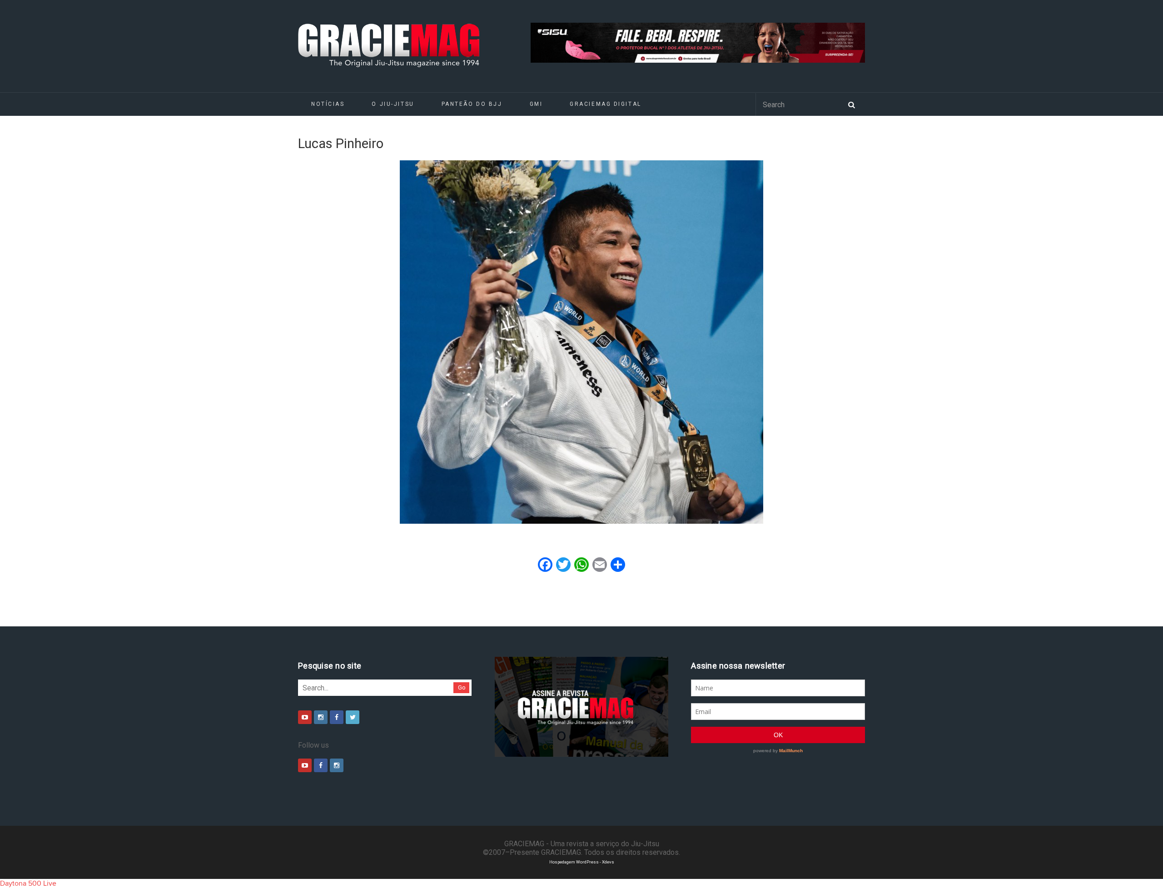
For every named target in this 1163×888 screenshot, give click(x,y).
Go (462, 687)
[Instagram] (321, 717)
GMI (536, 104)
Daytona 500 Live (28, 883)
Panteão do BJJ (472, 104)
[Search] (851, 104)
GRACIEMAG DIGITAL (605, 104)
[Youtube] (305, 717)
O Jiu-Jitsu (393, 104)
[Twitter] (352, 717)
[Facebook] (336, 717)
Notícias (327, 104)
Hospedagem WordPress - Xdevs (581, 861)
